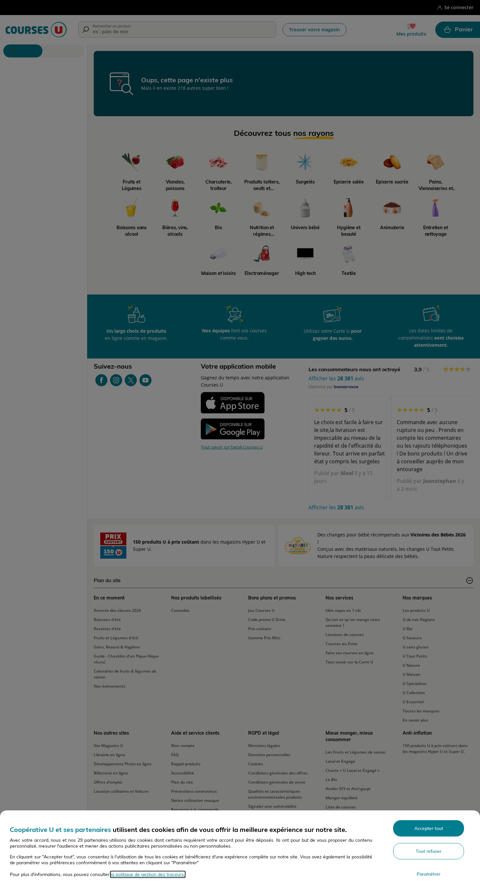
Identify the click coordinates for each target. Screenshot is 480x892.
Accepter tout (428, 828)
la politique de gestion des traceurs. (148, 874)
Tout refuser (428, 851)
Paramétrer (428, 874)
